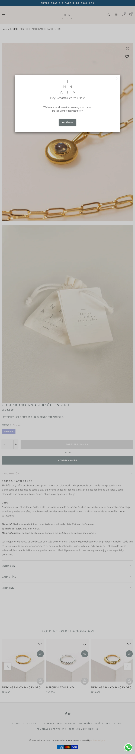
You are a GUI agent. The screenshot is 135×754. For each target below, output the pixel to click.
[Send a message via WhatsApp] (128, 747)
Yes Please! (67, 122)
